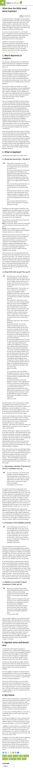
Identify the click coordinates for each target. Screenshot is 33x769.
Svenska (26, 756)
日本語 (9, 756)
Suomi (4, 756)
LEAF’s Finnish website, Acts (10, 52)
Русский (15, 756)
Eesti (21, 756)
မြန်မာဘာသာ (12, 759)
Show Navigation (3, 2)
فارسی (24, 759)
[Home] (14, 2)
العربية (19, 759)
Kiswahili (5, 759)
